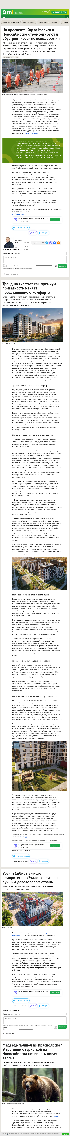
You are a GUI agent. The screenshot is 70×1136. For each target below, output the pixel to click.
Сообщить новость (19, 214)
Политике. (9, 1134)
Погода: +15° (46, 12)
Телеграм (44, 233)
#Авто (16, 57)
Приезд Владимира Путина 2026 (48, 22)
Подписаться (55, 220)
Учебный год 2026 (28, 22)
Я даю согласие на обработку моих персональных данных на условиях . (27, 265)
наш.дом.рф (23, 837)
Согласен (65, 1134)
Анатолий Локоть (31, 133)
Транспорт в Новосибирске (11, 22)
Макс (34, 233)
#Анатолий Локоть (8, 57)
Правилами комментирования (26, 268)
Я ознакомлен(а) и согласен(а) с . (19, 268)
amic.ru (56, 1116)
